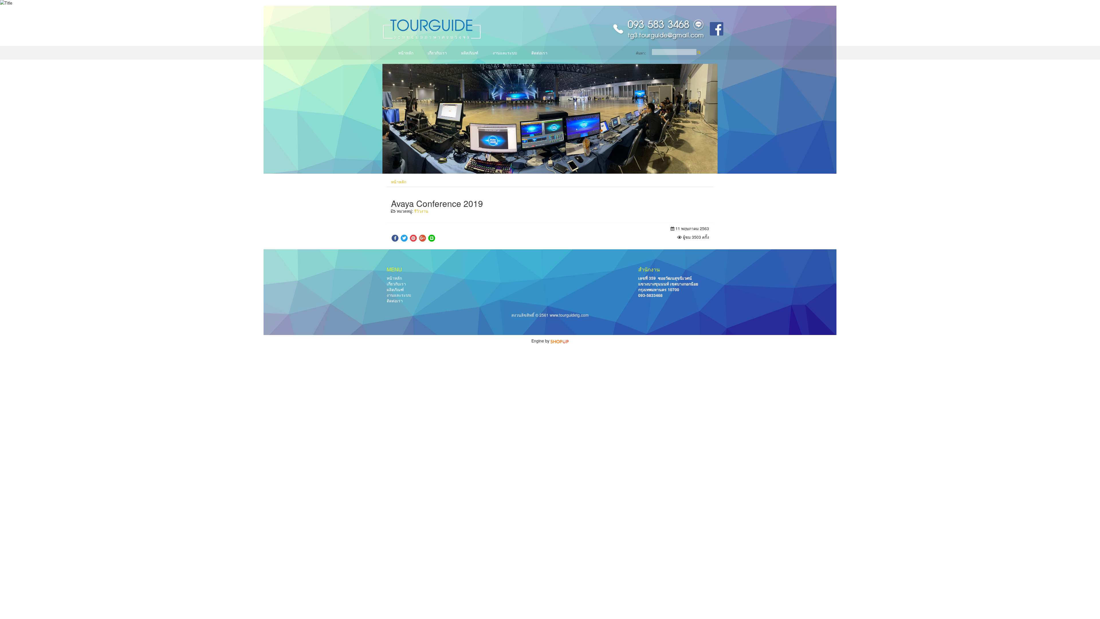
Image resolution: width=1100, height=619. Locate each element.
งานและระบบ (505, 53)
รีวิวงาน (421, 211)
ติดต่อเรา (539, 53)
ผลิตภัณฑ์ (469, 53)
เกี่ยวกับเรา (437, 53)
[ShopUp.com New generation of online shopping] (560, 341)
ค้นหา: (641, 52)
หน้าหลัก (405, 53)
